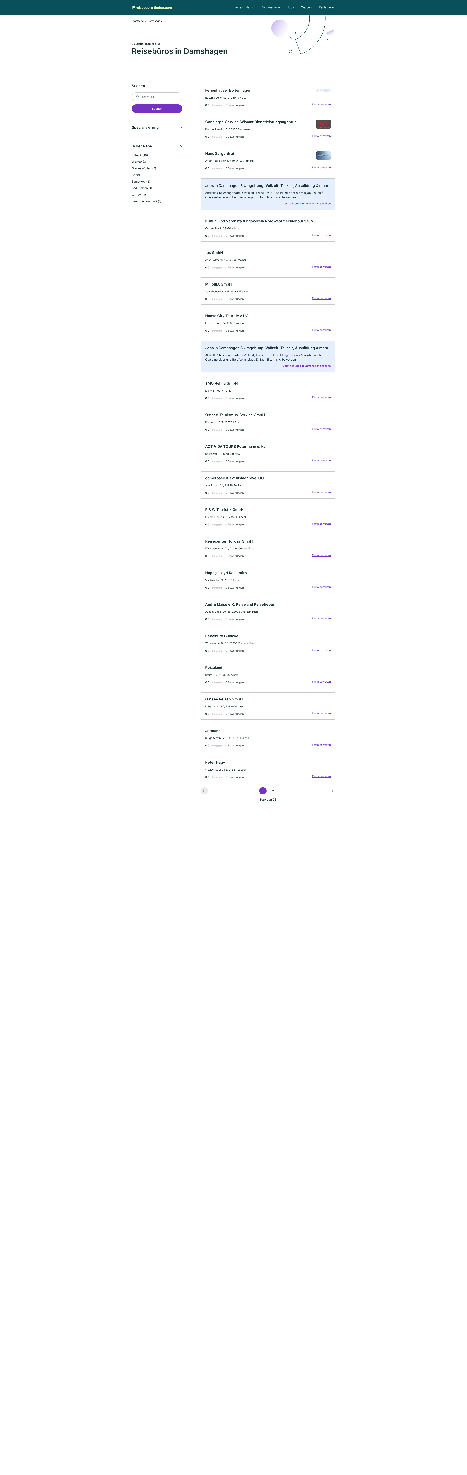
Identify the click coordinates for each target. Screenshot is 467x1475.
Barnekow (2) (141, 181)
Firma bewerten (321, 104)
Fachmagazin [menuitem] (271, 7)
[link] (268, 97)
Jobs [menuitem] (290, 7)
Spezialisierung (145, 127)
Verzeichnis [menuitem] (241, 7)
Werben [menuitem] (306, 7)
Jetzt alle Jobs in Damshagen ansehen (307, 203)
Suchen (157, 108)
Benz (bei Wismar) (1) (146, 201)
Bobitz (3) (139, 175)
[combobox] (157, 96)
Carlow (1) (139, 194)
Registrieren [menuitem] (327, 7)
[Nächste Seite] (331, 790)
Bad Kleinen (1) (142, 188)
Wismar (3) (139, 162)
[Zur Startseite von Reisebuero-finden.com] (152, 7)
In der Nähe (142, 146)
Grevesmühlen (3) (144, 168)
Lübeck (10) (140, 155)
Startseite (138, 20)
